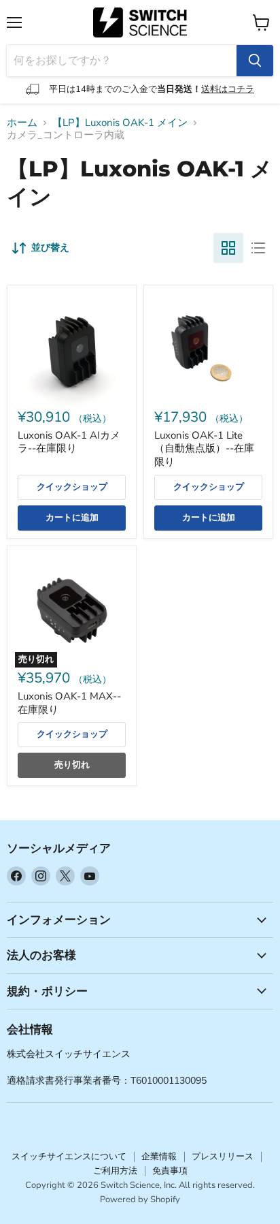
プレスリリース (222, 1156)
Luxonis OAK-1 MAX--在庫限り (69, 703)
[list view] (258, 248)
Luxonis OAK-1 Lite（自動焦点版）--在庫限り (204, 448)
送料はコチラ (227, 89)
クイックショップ (72, 487)
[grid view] (228, 248)
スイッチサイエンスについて (69, 1156)
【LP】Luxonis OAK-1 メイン (120, 123)
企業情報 (159, 1156)
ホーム (22, 123)
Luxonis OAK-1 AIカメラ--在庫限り (69, 442)
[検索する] (255, 60)
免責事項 (170, 1171)
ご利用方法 (115, 1171)
